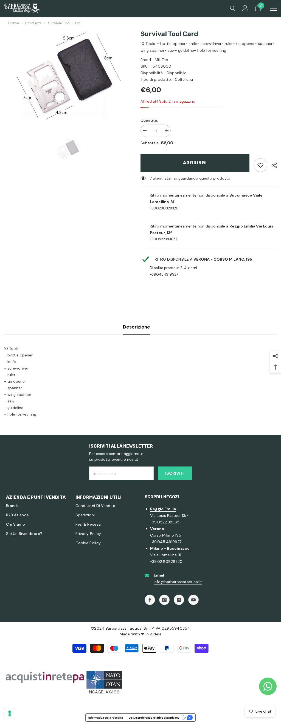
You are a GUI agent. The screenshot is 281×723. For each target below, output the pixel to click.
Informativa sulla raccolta (105, 717)
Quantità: (149, 120)
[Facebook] (150, 600)
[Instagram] (164, 600)
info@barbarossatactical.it (178, 581)
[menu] (273, 8)
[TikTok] (179, 600)
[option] (68, 75)
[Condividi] (272, 165)
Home (13, 23)
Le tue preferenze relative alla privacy (154, 717)
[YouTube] (193, 600)
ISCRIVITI (174, 473)
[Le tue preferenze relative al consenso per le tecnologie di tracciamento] (9, 713)
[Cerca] (232, 8)
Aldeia (156, 634)
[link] (260, 165)
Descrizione (136, 327)
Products (33, 23)
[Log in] (245, 8)
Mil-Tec (161, 59)
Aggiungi (195, 162)
